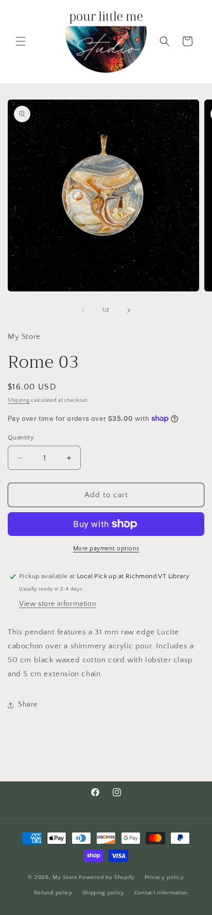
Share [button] (28, 704)
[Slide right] (128, 310)
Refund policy (53, 893)
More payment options (106, 548)
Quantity (21, 437)
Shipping (19, 400)
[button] (20, 41)
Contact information (161, 893)
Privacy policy (164, 877)
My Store (65, 877)
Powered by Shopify (107, 877)
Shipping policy (103, 893)
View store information (57, 604)
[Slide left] (83, 310)
